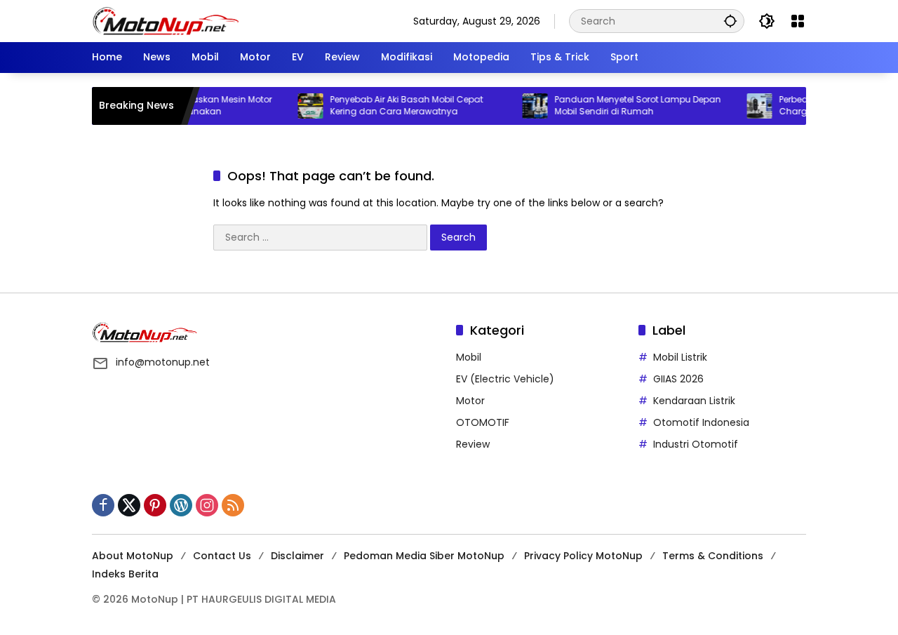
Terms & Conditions (712, 556)
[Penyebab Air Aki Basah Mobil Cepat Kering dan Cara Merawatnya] (298, 106)
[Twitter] (129, 505)
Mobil (468, 357)
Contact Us (222, 556)
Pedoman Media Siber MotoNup (424, 556)
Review (473, 444)
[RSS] (233, 505)
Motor (470, 401)
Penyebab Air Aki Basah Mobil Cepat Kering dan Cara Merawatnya (394, 105)
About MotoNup (132, 556)
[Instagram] (207, 505)
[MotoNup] (165, 20)
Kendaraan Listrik (694, 401)
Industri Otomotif (695, 444)
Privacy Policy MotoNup (583, 556)
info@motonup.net (163, 362)
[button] (730, 20)
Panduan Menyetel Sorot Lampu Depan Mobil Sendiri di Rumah (625, 105)
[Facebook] (103, 505)
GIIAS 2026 (678, 379)
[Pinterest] (155, 505)
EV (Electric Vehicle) (505, 379)
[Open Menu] (797, 21)
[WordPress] (181, 505)
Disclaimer (297, 556)
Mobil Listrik (680, 357)
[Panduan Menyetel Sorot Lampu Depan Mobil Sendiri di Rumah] (522, 106)
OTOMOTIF (482, 422)
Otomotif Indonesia (701, 422)
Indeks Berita (125, 574)
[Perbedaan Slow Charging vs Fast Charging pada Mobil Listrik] (747, 106)
